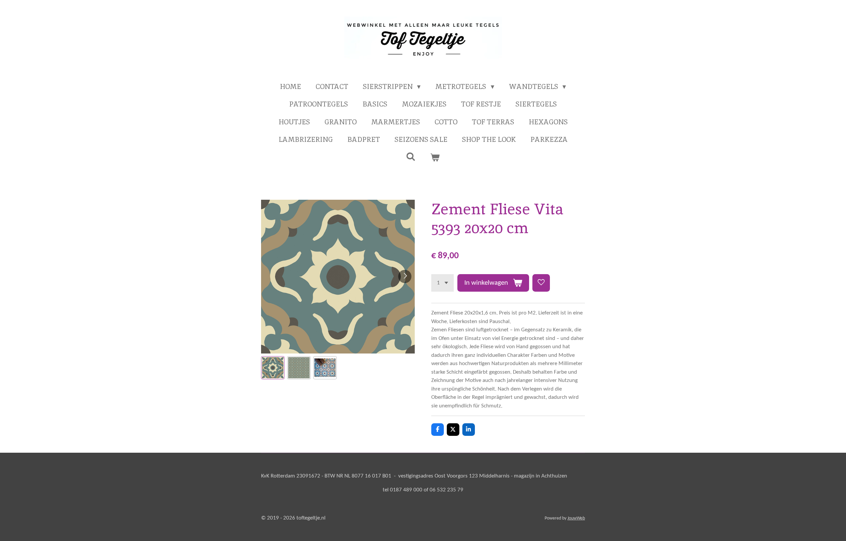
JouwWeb (576, 518)
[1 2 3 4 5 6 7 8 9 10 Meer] (442, 283)
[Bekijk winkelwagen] (435, 157)
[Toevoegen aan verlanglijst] (541, 283)
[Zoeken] (411, 156)
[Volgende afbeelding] (404, 276)
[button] (273, 368)
